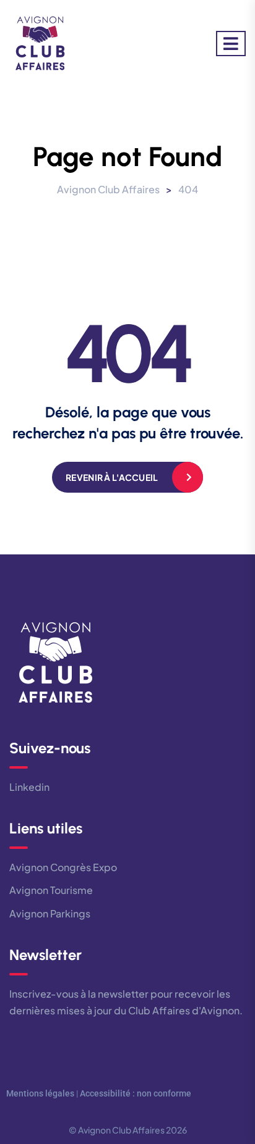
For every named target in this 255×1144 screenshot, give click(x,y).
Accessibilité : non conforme (135, 1093)
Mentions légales (40, 1093)
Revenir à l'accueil (112, 477)
